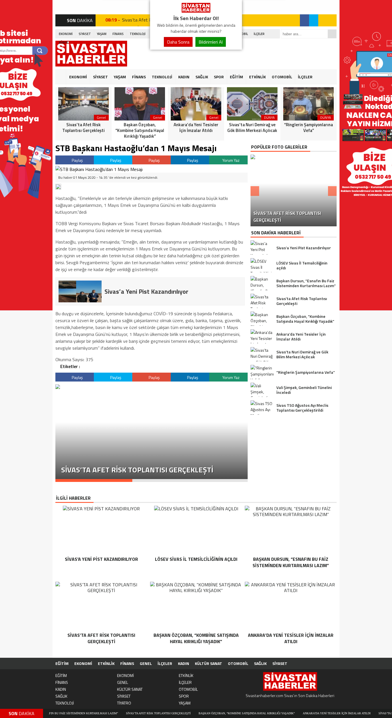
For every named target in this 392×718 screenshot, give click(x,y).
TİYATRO (124, 703)
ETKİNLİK (257, 77)
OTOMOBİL (282, 77)
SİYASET (85, 34)
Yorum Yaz (231, 160)
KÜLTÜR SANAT (208, 663)
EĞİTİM (236, 77)
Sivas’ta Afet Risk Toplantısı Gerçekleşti (135, 713)
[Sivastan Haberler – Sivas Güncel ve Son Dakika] (196, 10)
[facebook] (304, 20)
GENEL (146, 663)
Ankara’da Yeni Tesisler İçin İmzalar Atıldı (313, 713)
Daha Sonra (178, 41)
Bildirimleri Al (211, 41)
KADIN (183, 77)
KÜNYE (63, 42)
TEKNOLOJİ (137, 34)
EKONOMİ (66, 34)
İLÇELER (259, 34)
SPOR (219, 77)
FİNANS (118, 34)
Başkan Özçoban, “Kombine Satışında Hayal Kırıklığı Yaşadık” (223, 713)
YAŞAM (101, 34)
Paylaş (77, 160)
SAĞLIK (201, 77)
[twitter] (313, 20)
